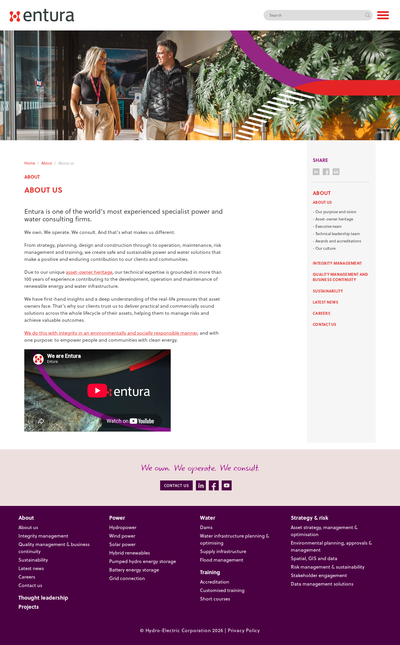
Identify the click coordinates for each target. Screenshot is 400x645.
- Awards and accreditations (337, 241)
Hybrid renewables (129, 553)
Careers (321, 313)
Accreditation (214, 582)
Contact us (324, 324)
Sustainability (328, 291)
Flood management (221, 560)
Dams (206, 527)
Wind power (122, 536)
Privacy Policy (244, 630)
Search (367, 15)
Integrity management (337, 263)
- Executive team (327, 226)
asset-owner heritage (89, 272)
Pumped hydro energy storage (142, 561)
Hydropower (122, 527)
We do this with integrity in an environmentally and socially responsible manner (110, 333)
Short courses (215, 599)
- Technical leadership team (336, 233)
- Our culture (324, 248)
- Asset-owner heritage (333, 219)
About (46, 163)
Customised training (222, 590)
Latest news (325, 302)
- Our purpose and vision (334, 211)
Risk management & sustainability (328, 567)
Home (29, 163)
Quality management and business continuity (340, 276)
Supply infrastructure (223, 551)
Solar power (122, 544)
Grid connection (127, 578)
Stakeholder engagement (319, 575)
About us (322, 202)
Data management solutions (322, 584)
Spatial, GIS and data (314, 558)
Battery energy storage (134, 570)
